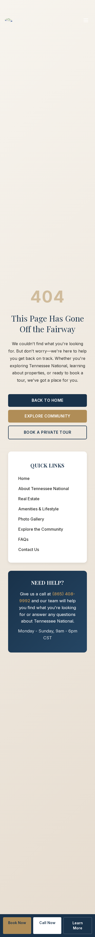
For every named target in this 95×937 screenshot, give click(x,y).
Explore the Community (40, 529)
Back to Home (48, 400)
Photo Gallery (31, 519)
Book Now (17, 923)
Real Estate (29, 498)
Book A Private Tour (47, 432)
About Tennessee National (43, 488)
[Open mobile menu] (86, 20)
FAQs (23, 539)
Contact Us (28, 549)
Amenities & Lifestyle (38, 508)
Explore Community (47, 416)
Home (24, 478)
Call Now (47, 923)
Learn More (77, 925)
